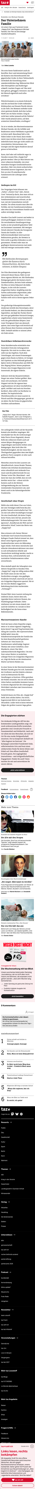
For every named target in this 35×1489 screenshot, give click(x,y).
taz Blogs (4, 1377)
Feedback (4, 1433)
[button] (32, 2)
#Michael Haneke (6, 781)
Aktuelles (4, 1207)
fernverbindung (6, 1283)
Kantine (3, 1410)
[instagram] (21, 1115)
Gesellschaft (5, 1137)
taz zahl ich (5, 1250)
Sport (3, 1147)
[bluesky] (16, 1115)
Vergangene (5, 1358)
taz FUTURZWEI (6, 1381)
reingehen (4, 1301)
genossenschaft (6, 1245)
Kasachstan (5, 1184)
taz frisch (4, 1320)
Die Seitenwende (7, 1217)
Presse (3, 1226)
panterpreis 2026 (7, 1264)
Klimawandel (5, 1193)
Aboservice (5, 1438)
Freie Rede (5, 1297)
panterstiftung (6, 1259)
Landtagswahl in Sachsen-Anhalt (12, 1189)
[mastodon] (12, 1115)
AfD (2, 1175)
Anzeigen (4, 1419)
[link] (2, 7)
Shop (3, 1415)
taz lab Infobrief (6, 1329)
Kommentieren (14, 789)
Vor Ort (3, 1348)
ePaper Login (5, 1443)
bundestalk (5, 1278)
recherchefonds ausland (9, 1254)
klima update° (6, 1287)
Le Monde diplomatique (9, 1386)
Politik (3, 1128)
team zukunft (5, 1315)
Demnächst (5, 1344)
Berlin (3, 1151)
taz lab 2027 (5, 1362)
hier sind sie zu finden (10, 1026)
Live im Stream (6, 1353)
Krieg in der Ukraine (8, 1179)
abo (2, 1240)
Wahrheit (4, 1160)
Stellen (3, 1221)
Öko (2, 1133)
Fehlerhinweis (24, 789)
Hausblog (4, 1212)
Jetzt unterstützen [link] (17, 770)
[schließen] (32, 1446)
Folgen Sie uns (5, 1114)
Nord (3, 1156)
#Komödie (16, 781)
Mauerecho (5, 1292)
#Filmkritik (24, 781)
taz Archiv (4, 1391)
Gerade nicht (25, 1446)
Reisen (3, 1405)
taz (5, 1109)
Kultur (3, 1142)
